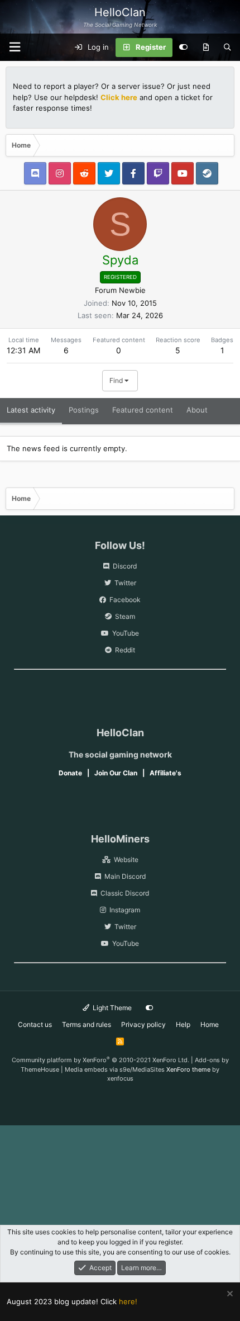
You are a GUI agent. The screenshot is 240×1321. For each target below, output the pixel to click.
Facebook (125, 599)
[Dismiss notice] (228, 1295)
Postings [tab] (84, 409)
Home (209, 1024)
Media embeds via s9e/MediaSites (115, 1069)
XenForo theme (188, 1069)
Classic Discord (124, 893)
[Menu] (14, 47)
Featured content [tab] (142, 409)
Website (126, 859)
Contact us (35, 1024)
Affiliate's (165, 773)
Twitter (125, 583)
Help (183, 1024)
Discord (125, 566)
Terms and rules (86, 1024)
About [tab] (197, 409)
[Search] (227, 47)
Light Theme (111, 1007)
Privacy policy (143, 1024)
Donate (70, 773)
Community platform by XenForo (100, 1060)
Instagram (124, 910)
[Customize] (183, 47)
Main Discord (125, 876)
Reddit (125, 650)
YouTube (125, 633)
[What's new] (205, 47)
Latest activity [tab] (31, 409)
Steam (125, 616)
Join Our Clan (115, 773)
